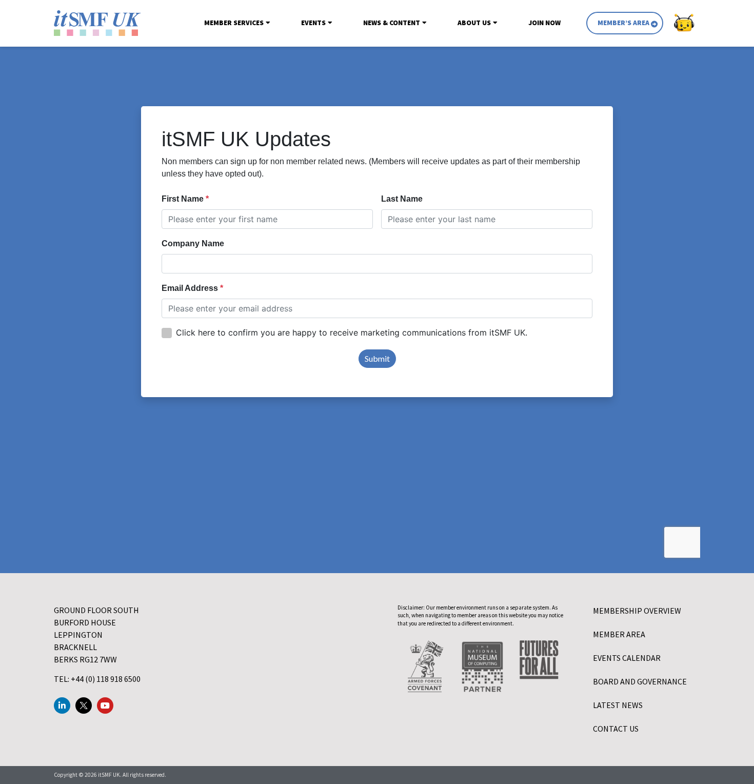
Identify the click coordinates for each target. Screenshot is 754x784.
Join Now (544, 22)
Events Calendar (627, 658)
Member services (234, 22)
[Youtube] (105, 705)
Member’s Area (623, 22)
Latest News (618, 705)
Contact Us (616, 728)
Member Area (619, 634)
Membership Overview (637, 610)
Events (313, 22)
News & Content (391, 22)
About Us (474, 22)
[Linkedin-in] (62, 705)
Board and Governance (640, 681)
